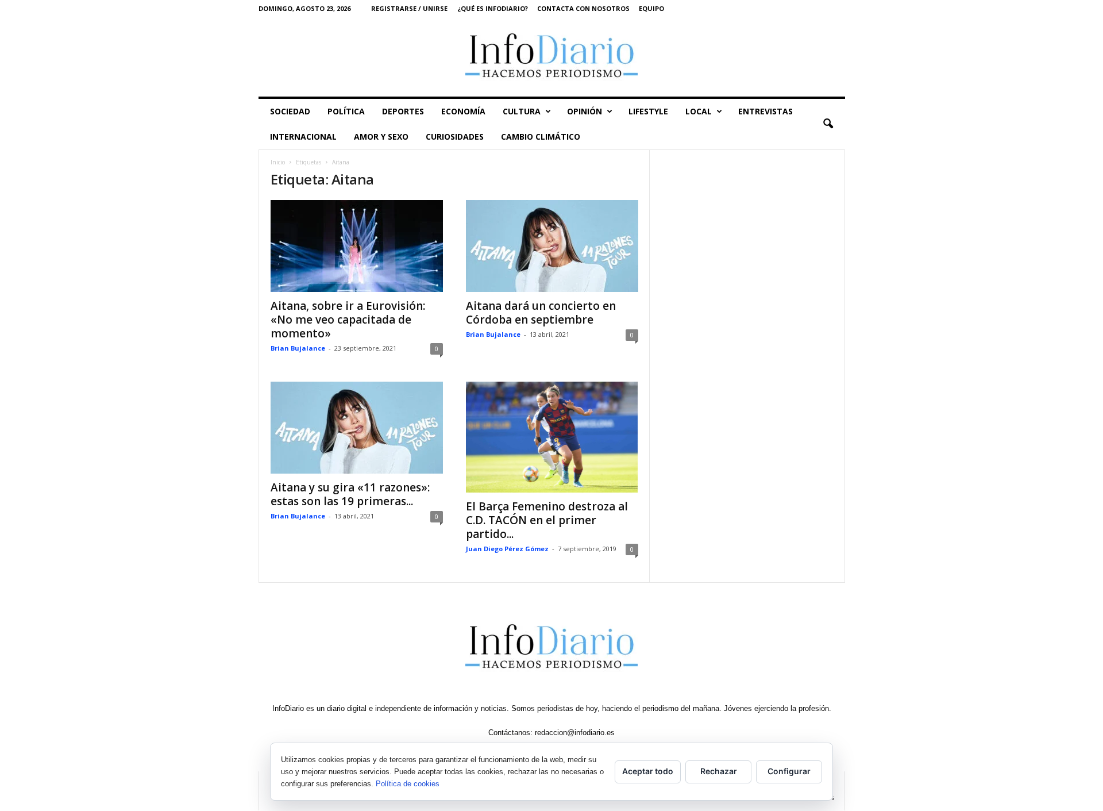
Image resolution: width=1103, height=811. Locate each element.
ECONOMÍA (463, 111)
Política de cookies (407, 783)
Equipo (651, 8)
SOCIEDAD (290, 111)
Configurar (789, 771)
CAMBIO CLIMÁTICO (540, 136)
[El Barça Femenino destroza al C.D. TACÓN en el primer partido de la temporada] (552, 437)
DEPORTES (403, 111)
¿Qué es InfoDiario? (492, 8)
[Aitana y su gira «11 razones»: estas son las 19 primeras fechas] (357, 428)
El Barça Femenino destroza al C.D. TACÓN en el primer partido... (547, 520)
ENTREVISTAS (765, 111)
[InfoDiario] (552, 57)
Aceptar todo (647, 771)
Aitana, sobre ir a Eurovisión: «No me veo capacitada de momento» (348, 319)
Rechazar (718, 771)
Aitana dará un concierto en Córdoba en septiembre (541, 312)
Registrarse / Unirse (409, 8)
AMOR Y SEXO (381, 136)
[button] (827, 124)
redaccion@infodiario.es (575, 732)
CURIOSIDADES (455, 136)
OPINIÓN (584, 111)
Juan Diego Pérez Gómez (507, 548)
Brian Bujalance (298, 348)
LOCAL (698, 111)
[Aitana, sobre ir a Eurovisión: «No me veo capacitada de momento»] (357, 246)
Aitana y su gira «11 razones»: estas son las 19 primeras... (350, 494)
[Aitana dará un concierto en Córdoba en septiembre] (552, 246)
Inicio (278, 162)
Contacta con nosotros (583, 8)
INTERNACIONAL (303, 136)
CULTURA (522, 111)
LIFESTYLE (648, 111)
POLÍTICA (346, 111)
